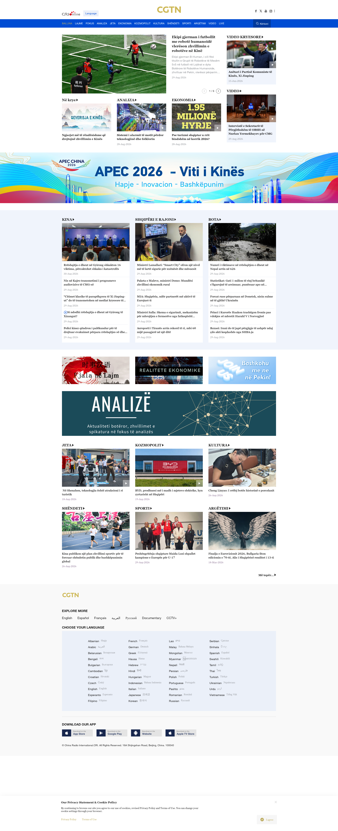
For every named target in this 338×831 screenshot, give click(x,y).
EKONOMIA (182, 100)
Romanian (180, 695)
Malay (181, 647)
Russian (179, 701)
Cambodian (98, 671)
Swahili (219, 659)
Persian (178, 671)
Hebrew (137, 665)
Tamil (216, 665)
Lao (174, 641)
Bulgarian (100, 665)
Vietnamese (223, 695)
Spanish (219, 653)
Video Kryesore (244, 37)
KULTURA (217, 445)
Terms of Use (89, 819)
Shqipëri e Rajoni (154, 219)
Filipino (97, 701)
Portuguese (182, 683)
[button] (204, 91)
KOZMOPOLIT (148, 445)
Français (100, 618)
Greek (138, 653)
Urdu (215, 689)
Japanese (139, 695)
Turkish (218, 677)
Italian (137, 689)
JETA (66, 445)
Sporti (142, 508)
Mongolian (180, 653)
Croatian (98, 677)
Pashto (176, 689)
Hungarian (140, 677)
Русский (131, 618)
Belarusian (101, 653)
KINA (67, 219)
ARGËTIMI (218, 508)
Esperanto (100, 695)
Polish (177, 677)
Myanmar (183, 659)
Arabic (96, 647)
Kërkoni (264, 23)
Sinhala (218, 647)
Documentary (151, 618)
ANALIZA (125, 100)
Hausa (137, 659)
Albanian (97, 641)
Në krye (69, 100)
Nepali (176, 665)
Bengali (96, 659)
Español (83, 618)
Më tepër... (266, 575)
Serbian (219, 641)
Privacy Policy (68, 819)
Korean (138, 701)
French (138, 641)
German (138, 647)
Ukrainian (222, 683)
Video (233, 91)
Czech (96, 683)
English (67, 618)
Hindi (135, 671)
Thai (215, 671)
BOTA (213, 219)
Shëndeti (72, 508)
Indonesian (145, 683)
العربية (116, 618)
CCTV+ (172, 618)
